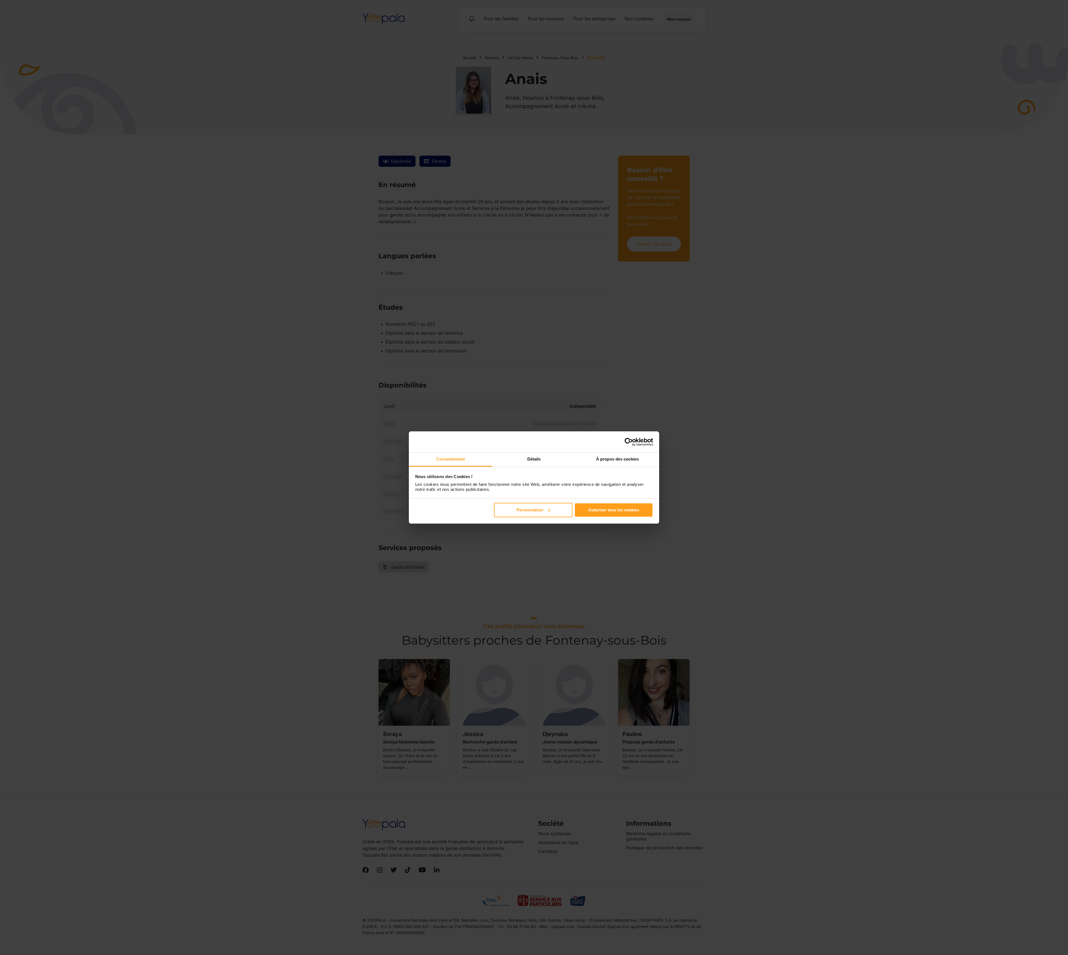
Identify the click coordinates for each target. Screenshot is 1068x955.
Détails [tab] (534, 459)
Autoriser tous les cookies (613, 510)
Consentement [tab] (450, 459)
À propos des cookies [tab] (617, 459)
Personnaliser (529, 510)
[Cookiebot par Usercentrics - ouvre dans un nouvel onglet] (628, 442)
